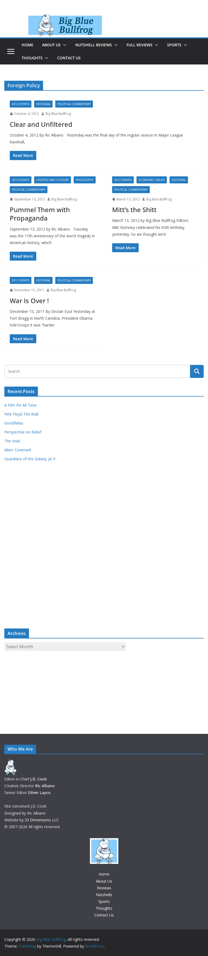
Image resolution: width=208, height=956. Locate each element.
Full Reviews (139, 44)
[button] (64, 45)
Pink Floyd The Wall (21, 414)
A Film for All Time (20, 405)
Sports (174, 44)
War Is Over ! (29, 300)
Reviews (104, 887)
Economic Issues (152, 180)
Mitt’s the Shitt (134, 209)
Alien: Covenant (17, 449)
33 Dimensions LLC (42, 819)
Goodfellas (13, 423)
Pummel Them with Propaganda (40, 213)
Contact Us (69, 57)
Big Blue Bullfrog (58, 113)
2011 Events (20, 280)
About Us (51, 44)
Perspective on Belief (22, 432)
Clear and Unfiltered (41, 124)
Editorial (43, 104)
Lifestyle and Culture (52, 180)
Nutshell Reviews (93, 44)
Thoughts (32, 57)
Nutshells (104, 894)
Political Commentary (74, 104)
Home (27, 44)
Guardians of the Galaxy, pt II (29, 458)
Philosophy (84, 180)
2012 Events (20, 104)
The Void (12, 440)
